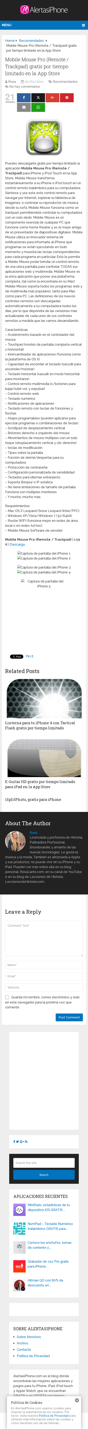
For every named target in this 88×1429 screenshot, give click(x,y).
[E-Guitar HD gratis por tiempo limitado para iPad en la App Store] (44, 756)
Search (44, 1174)
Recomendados (65, 82)
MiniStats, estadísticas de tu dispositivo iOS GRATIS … (49, 1207)
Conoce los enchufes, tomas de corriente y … (50, 1245)
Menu (6, 25)
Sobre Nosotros (29, 1337)
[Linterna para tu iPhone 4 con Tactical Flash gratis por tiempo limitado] (44, 697)
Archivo (22, 1343)
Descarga (17, 544)
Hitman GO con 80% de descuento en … (45, 1282)
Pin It (29, 656)
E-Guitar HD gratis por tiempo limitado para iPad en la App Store (40, 784)
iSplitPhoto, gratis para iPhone (33, 799)
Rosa (12, 82)
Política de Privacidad (33, 1356)
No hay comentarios (24, 87)
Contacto (24, 1350)
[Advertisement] (44, 1080)
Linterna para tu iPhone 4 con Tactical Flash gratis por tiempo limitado (40, 725)
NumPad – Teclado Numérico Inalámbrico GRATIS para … (50, 1226)
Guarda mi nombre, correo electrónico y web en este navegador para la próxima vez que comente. (42, 1002)
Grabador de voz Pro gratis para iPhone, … (48, 1264)
